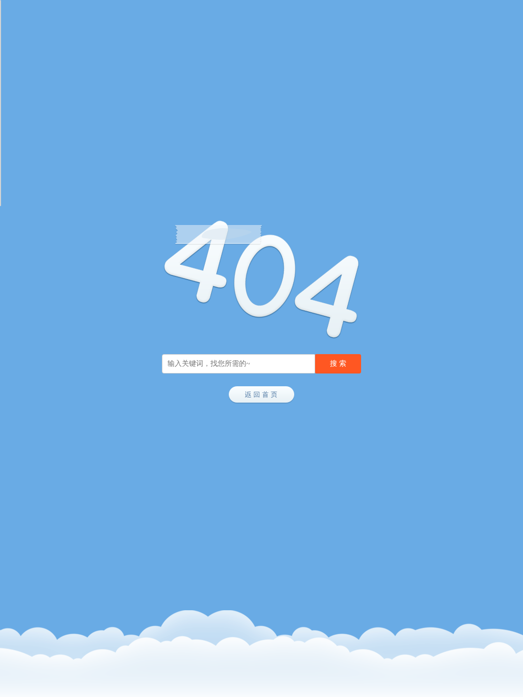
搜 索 (338, 363)
